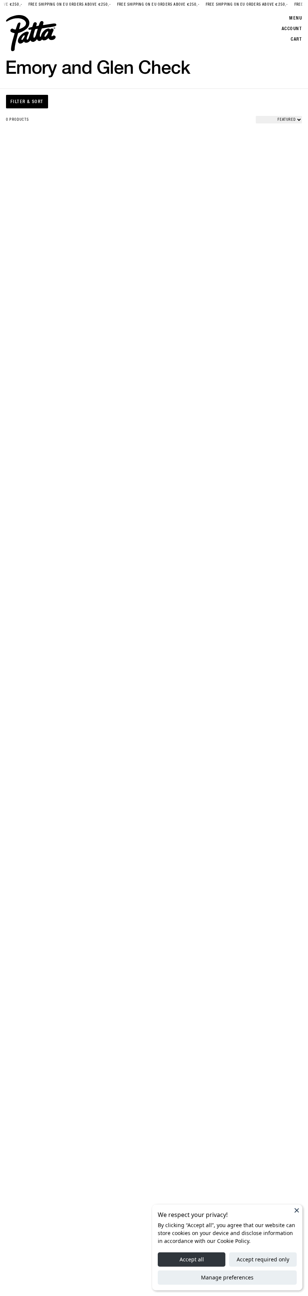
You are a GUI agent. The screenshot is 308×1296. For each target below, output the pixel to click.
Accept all (192, 1259)
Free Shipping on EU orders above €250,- (65, 4)
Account (292, 28)
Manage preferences (227, 1277)
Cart (296, 39)
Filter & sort (27, 101)
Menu (295, 18)
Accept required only (263, 1259)
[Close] (296, 1210)
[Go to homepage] (31, 33)
